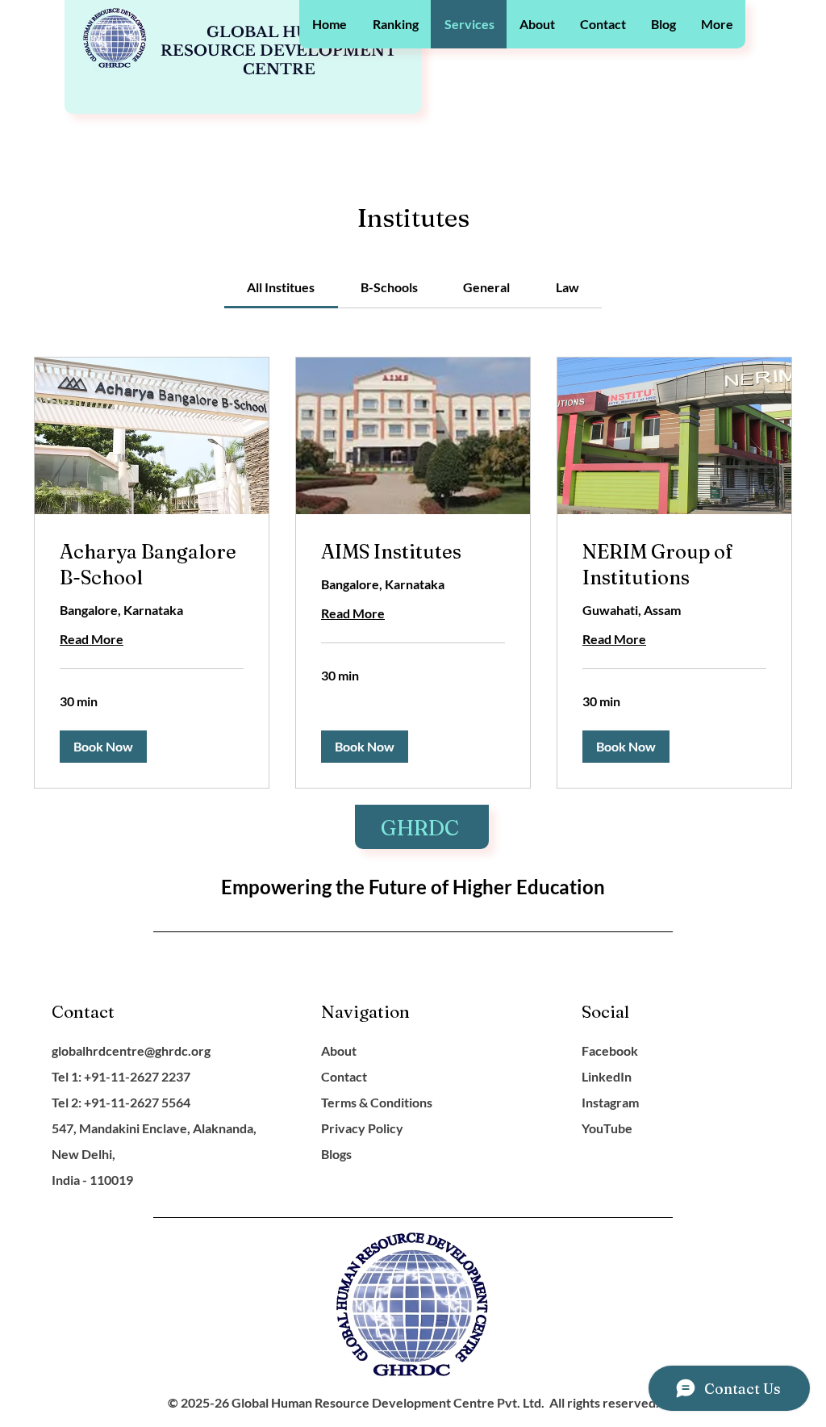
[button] (395, 24)
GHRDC (422, 828)
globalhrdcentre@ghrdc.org (131, 1050)
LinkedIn (607, 1076)
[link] (281, 287)
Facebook (610, 1050)
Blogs (336, 1153)
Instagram (610, 1102)
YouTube (607, 1128)
